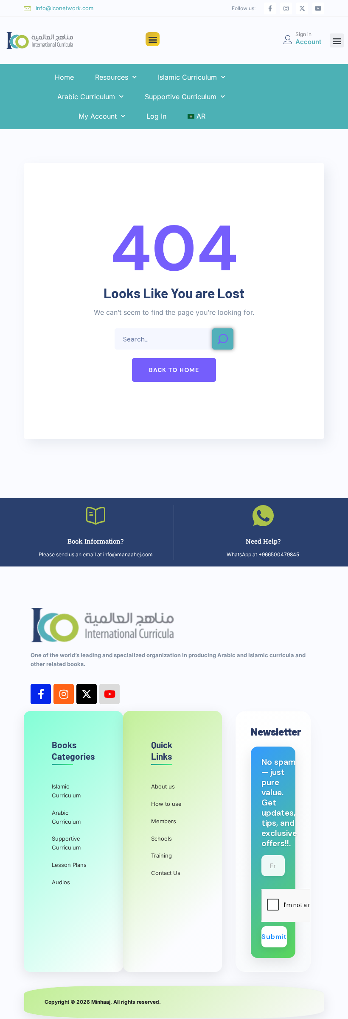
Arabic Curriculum (86, 96)
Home (64, 77)
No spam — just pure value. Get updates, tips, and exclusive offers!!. (279, 803)
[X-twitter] (302, 8)
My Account (98, 116)
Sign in (303, 34)
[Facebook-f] (270, 8)
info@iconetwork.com (64, 8)
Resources (111, 77)
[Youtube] (318, 8)
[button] (153, 39)
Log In (156, 116)
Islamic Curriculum (187, 77)
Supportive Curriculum (180, 96)
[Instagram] (286, 8)
